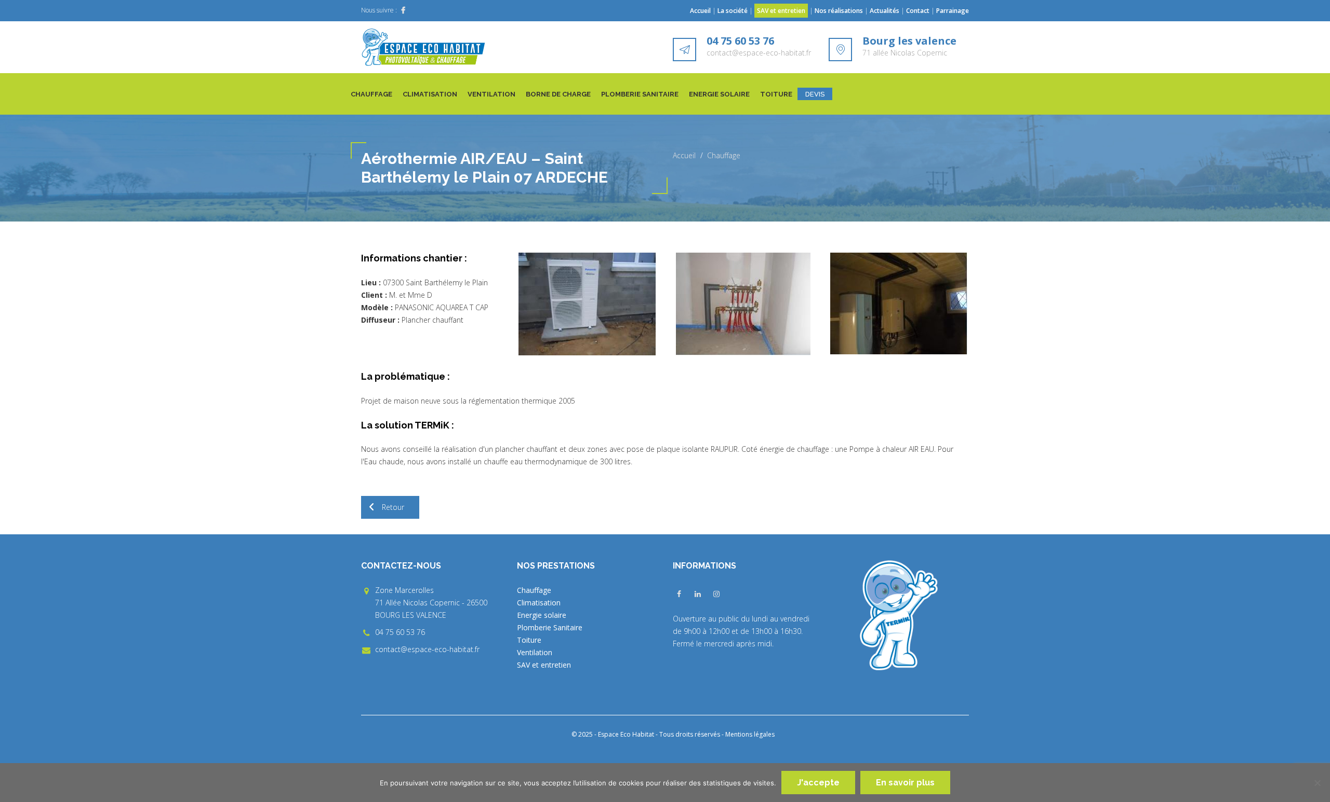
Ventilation (491, 94)
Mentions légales (750, 734)
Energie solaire (719, 94)
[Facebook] (403, 10)
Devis (814, 94)
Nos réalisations (839, 10)
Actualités (885, 10)
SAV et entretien (781, 10)
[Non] (1317, 783)
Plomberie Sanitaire (640, 94)
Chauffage (371, 94)
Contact (917, 10)
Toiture (776, 94)
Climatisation (430, 94)
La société (732, 10)
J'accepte (818, 782)
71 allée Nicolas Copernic (904, 53)
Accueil (700, 10)
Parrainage (952, 10)
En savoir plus (905, 782)
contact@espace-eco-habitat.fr (759, 53)
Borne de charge (558, 94)
